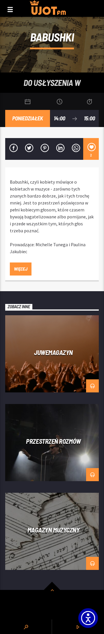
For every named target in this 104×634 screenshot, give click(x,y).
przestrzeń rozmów (53, 441)
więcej (20, 268)
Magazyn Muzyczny (53, 530)
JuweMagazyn (53, 352)
